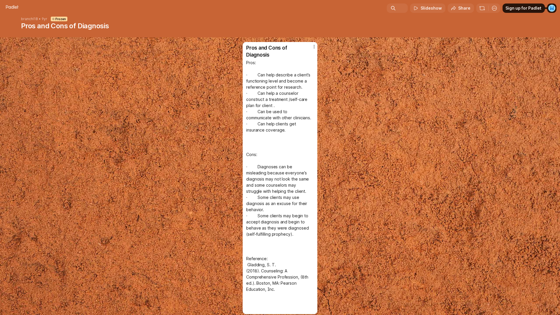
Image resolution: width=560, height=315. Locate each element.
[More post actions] (314, 46)
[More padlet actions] (494, 8)
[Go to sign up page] (551, 8)
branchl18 (29, 19)
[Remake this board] (482, 8)
